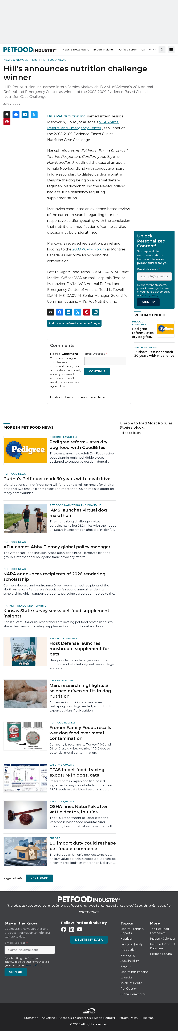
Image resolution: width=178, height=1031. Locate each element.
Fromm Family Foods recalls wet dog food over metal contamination (80, 733)
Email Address (95, 353)
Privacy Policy (128, 1018)
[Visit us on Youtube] (79, 929)
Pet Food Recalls (63, 722)
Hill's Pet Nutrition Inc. (66, 116)
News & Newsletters (20, 59)
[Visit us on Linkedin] (71, 929)
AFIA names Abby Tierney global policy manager (56, 546)
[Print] (6, 114)
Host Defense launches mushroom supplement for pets (79, 649)
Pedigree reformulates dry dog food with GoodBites (143, 333)
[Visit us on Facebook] (63, 929)
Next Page (39, 878)
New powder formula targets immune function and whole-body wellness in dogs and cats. (82, 664)
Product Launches (139, 323)
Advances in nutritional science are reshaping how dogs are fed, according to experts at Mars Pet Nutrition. (81, 706)
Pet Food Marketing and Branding (76, 505)
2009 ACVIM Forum (89, 249)
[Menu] (171, 49)
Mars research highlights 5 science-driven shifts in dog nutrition (80, 691)
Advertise (48, 1018)
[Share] (16, 114)
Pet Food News (54, 59)
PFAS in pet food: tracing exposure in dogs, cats (77, 772)
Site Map (148, 1018)
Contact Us (83, 1018)
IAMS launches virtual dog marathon (78, 513)
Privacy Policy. (150, 295)
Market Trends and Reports (24, 605)
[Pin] (6, 121)
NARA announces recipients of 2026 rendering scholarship (54, 576)
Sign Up (148, 302)
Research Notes (62, 680)
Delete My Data (89, 939)
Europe (55, 838)
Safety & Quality (62, 764)
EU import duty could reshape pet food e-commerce (83, 846)
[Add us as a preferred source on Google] (95, 312)
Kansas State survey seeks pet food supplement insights (56, 613)
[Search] (162, 49)
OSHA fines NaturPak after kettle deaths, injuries (79, 809)
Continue (97, 371)
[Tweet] (34, 114)
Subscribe (31, 1018)
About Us (65, 1018)
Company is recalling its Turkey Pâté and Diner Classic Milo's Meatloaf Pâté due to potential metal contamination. (80, 749)
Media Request (104, 1018)
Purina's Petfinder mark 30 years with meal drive (154, 354)
